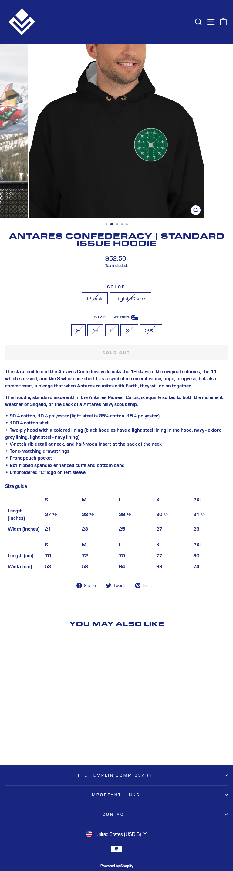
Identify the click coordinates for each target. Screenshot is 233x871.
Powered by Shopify (116, 865)
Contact (115, 814)
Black (95, 298)
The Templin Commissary (115, 775)
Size (112, 316)
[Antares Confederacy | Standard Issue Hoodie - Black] (44, 745)
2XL (151, 330)
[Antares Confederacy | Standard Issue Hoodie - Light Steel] (51, 745)
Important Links (115, 794)
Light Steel (130, 298)
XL (129, 330)
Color (116, 286)
